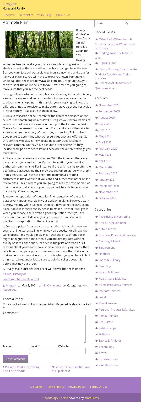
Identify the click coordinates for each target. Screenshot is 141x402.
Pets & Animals (108, 316)
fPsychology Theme (55, 398)
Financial (104, 254)
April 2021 (105, 161)
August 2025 (107, 117)
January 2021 (107, 179)
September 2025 (109, 111)
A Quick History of (14, 274)
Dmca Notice (25, 15)
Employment (107, 247)
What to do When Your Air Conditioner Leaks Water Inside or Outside (115, 43)
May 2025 (105, 136)
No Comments (52, 285)
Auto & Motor (107, 229)
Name (8, 346)
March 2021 (106, 167)
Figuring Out (107, 63)
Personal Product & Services (117, 309)
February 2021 (108, 173)
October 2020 (107, 198)
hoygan (11, 285)
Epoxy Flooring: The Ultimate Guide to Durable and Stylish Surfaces (116, 73)
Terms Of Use (62, 15)
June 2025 (105, 130)
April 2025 (105, 142)
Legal (102, 297)
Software (104, 334)
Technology (106, 347)
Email (35, 346)
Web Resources (109, 365)
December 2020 (109, 186)
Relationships (107, 328)
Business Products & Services (117, 235)
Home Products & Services (115, 285)
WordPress (91, 398)
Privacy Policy (43, 15)
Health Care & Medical (113, 278)
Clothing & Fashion (111, 241)
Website (63, 346)
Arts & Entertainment (112, 223)
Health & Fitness (109, 272)
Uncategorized (108, 359)
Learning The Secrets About (21, 279)
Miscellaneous (108, 303)
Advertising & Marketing (114, 216)
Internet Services (110, 291)
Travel (103, 353)
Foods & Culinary (109, 260)
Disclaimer (9, 15)
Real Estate (106, 322)
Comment (10, 313)
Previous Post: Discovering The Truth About (21, 369)
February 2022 (108, 148)
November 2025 (109, 105)
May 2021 (105, 155)
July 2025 (104, 124)
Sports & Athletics (110, 340)
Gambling (105, 266)
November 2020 (109, 192)
